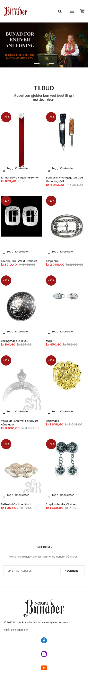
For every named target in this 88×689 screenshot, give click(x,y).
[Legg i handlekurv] (4, 170)
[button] (18, 168)
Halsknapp (52, 421)
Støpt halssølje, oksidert (61, 504)
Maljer (49, 341)
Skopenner (52, 261)
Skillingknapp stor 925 (14, 341)
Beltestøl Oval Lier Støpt (16, 504)
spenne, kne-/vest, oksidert (19, 261)
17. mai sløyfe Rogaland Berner (20, 177)
